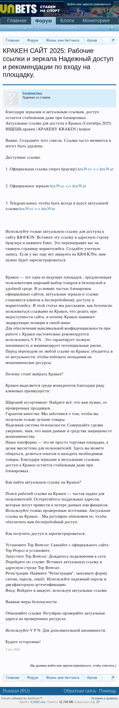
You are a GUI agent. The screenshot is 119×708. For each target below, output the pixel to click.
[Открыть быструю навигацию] (113, 40)
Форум (43, 21)
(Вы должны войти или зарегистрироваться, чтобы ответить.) (73, 665)
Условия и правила (104, 698)
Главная (17, 20)
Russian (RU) (16, 691)
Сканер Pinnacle (79, 27)
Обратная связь (80, 691)
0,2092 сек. (38, 702)
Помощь (107, 691)
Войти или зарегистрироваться (89, 4)
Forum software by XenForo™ (21, 698)
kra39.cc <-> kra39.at (95, 168)
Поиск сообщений (19, 28)
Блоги (67, 20)
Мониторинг (96, 20)
